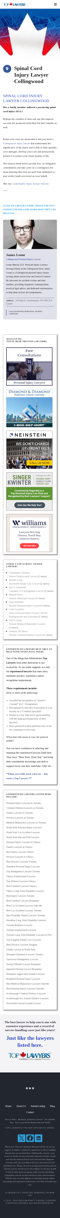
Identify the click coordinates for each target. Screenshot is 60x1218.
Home (8, 1106)
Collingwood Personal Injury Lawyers (25, 313)
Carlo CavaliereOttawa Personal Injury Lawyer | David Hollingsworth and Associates (28, 613)
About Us (21, 1106)
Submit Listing (38, 1106)
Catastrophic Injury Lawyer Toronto (31, 183)
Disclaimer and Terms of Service (30, 1119)
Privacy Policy (11, 1119)
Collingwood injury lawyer (16, 143)
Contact (30, 1112)
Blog (52, 1106)
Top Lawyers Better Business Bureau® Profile (32, 1122)
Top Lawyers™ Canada (31, 1200)
